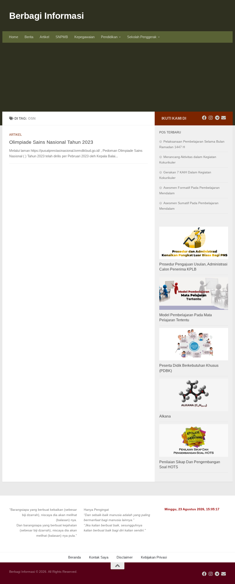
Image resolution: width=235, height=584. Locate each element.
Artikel (44, 37)
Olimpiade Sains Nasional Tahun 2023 (51, 142)
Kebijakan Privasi (154, 557)
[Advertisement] (117, 77)
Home (13, 37)
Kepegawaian (84, 37)
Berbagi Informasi (46, 16)
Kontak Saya (98, 557)
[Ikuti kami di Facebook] (204, 118)
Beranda (74, 557)
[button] (43, 522)
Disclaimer (125, 557)
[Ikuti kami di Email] (223, 118)
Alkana (165, 416)
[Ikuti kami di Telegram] (217, 118)
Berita (29, 37)
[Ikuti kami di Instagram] (210, 118)
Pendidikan (109, 37)
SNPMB (62, 37)
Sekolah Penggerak (142, 37)
